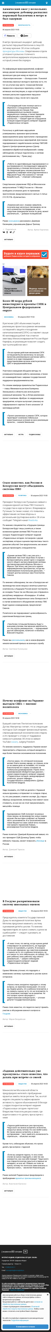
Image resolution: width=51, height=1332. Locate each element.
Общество (22, 911)
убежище (40, 841)
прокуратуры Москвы (13, 51)
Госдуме (6, 1014)
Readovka (32, 520)
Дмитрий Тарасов (17, 849)
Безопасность (24, 25)
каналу (14, 742)
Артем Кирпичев (41, 230)
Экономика (9, 317)
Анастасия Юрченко (17, 1184)
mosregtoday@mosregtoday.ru (15, 1270)
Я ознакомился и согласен (25, 1327)
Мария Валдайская (17, 1019)
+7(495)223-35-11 (10, 1267)
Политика (22, 495)
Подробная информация (16, 1290)
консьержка (14, 221)
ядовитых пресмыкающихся (28, 1178)
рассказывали (18, 640)
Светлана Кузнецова (18, 649)
